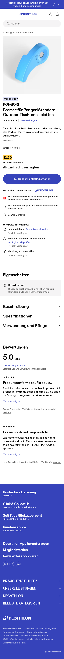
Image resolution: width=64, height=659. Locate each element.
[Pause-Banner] (53, 4)
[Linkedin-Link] (18, 564)
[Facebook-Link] (5, 564)
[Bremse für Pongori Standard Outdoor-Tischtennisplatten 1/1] (32, 65)
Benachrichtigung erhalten (34, 178)
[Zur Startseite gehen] (28, 14)
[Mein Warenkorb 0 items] (57, 14)
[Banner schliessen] (58, 4)
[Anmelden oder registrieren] (50, 14)
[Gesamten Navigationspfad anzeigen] (4, 32)
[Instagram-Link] (12, 564)
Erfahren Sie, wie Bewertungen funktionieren (24, 369)
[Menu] (6, 14)
